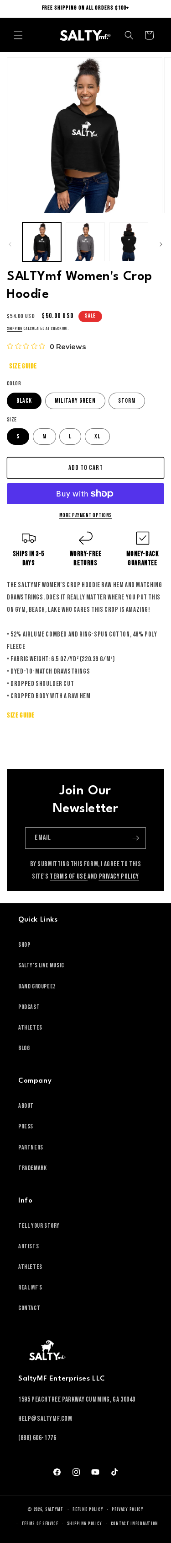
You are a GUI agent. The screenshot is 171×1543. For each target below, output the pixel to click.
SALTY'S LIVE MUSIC (41, 965)
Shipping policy (85, 1524)
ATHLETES (30, 1027)
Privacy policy (128, 1509)
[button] (18, 35)
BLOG (24, 1048)
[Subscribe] (135, 838)
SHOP (24, 945)
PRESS (25, 1126)
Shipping (14, 328)
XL (97, 436)
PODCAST (29, 1007)
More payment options (85, 515)
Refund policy (88, 1509)
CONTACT (29, 1308)
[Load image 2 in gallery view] (85, 241)
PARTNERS (30, 1147)
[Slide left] (10, 244)
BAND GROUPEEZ (37, 986)
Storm (126, 401)
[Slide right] (161, 244)
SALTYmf (54, 1509)
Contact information (134, 1524)
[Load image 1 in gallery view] (41, 241)
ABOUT (26, 1106)
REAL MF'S (30, 1287)
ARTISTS (28, 1246)
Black (24, 401)
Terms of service (39, 1524)
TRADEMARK (32, 1168)
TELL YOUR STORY (39, 1226)
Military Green (75, 401)
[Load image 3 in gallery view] (128, 241)
